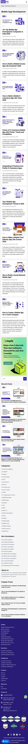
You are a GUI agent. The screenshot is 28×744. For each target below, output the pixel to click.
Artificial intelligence (8, 469)
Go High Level (6, 487)
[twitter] (11, 734)
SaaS (4, 515)
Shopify (5, 518)
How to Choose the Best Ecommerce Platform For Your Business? (13, 615)
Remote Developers (8, 513)
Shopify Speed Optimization (7, 640)
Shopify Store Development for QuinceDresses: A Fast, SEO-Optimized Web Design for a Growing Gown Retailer (13, 421)
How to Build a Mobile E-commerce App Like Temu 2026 (12, 98)
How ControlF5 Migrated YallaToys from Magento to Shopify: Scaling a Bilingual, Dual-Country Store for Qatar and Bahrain (13, 459)
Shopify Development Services (7, 627)
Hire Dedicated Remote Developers (10, 565)
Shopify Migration (4, 633)
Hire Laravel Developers (7, 560)
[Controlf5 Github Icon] (20, 734)
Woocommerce (6, 528)
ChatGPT (5, 471)
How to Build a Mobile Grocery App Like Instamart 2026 (13, 65)
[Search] (25, 378)
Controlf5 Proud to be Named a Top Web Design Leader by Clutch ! (13, 586)
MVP (4, 508)
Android (5, 502)
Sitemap (22, 737)
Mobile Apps (6, 500)
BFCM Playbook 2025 (5, 644)
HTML (4, 492)
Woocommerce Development (7, 652)
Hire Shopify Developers (7, 542)
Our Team (3, 674)
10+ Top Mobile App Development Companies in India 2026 (12, 32)
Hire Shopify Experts (5, 631)
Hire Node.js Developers (7, 549)
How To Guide (6, 489)
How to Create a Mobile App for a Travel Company (13, 314)
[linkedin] (14, 734)
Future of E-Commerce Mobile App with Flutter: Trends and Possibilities (13, 132)
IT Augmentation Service (9, 495)
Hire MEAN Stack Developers (8, 556)
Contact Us (3, 680)
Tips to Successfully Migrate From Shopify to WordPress (13, 592)
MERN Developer (7, 497)
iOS (4, 505)
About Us (3, 672)
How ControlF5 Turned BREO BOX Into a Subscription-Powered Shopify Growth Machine (13, 401)
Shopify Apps (6, 521)
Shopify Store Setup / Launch (7, 642)
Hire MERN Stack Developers (9, 553)
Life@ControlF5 (4, 678)
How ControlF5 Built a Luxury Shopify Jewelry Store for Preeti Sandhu (13, 440)
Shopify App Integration (6, 636)
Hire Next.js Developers (7, 546)
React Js (5, 510)
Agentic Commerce (5, 629)
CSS (4, 479)
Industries (3, 676)
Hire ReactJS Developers (7, 544)
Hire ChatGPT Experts (7, 563)
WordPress (5, 531)
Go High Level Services (6, 660)
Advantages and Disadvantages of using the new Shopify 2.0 (13, 609)
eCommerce (6, 482)
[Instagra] (17, 734)
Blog (2, 686)
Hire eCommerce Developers (8, 558)
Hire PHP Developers (6, 551)
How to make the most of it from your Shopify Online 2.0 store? (13, 603)
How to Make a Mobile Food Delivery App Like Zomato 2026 (12, 239)
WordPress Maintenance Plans (7, 654)
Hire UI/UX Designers (6, 539)
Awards (5, 474)
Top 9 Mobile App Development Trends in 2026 (13, 203)
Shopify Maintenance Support (7, 638)
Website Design (7, 526)
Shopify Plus (6, 523)
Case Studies (6, 477)
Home (2, 6)
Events (4, 484)
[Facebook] (8, 734)
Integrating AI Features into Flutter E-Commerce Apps (12, 167)
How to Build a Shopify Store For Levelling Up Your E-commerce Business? (13, 598)
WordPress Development (6, 650)
